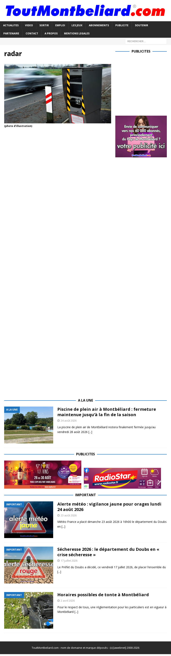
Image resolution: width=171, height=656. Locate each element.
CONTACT (32, 33)
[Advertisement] (143, 84)
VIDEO (29, 25)
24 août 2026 (69, 420)
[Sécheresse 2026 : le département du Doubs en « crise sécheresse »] (28, 565)
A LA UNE (85, 400)
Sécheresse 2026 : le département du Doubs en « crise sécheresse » (108, 551)
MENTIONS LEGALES (76, 33)
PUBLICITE (121, 25)
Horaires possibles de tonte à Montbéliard (103, 594)
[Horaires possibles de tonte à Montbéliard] (28, 610)
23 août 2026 (69, 515)
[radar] (57, 121)
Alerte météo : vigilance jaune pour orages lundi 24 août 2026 (109, 506)
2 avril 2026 (68, 600)
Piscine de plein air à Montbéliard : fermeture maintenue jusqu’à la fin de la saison (106, 411)
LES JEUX (77, 25)
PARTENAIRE (11, 33)
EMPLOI (60, 25)
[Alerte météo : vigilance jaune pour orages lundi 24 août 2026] (28, 519)
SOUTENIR (141, 25)
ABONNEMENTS (99, 25)
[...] (90, 432)
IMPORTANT (85, 495)
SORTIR (44, 25)
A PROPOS (51, 33)
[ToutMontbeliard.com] (85, 19)
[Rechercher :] (146, 41)
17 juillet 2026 (69, 560)
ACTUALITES (11, 25)
